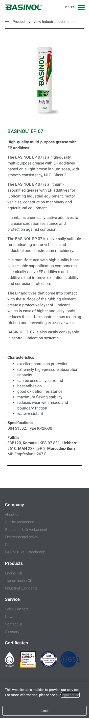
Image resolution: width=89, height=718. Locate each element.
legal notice (70, 695)
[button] (81, 7)
